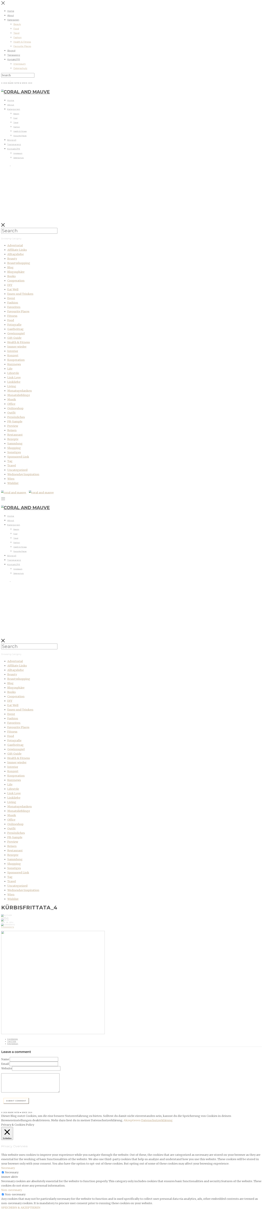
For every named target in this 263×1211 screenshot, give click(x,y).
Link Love (14, 377)
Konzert (12, 355)
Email (5, 1064)
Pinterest (12, 1044)
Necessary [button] (8, 1168)
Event (11, 298)
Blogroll (11, 50)
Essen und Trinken (20, 294)
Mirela (5, 918)
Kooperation (16, 360)
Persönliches (16, 417)
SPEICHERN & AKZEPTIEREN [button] (20, 1207)
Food (16, 28)
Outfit (11, 412)
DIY (9, 285)
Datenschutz (20, 68)
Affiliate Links (17, 250)
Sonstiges (14, 452)
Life (9, 368)
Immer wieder (16, 346)
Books (11, 276)
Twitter (11, 1041)
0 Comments (7, 927)
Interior (12, 351)
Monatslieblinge (18, 395)
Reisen (12, 430)
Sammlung (15, 443)
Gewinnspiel (16, 333)
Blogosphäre (16, 272)
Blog (10, 267)
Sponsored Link (18, 456)
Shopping (14, 448)
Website (6, 1068)
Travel (16, 33)
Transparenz (13, 55)
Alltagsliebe (15, 254)
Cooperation (16, 280)
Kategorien (13, 20)
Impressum (19, 64)
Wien (10, 478)
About (10, 15)
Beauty (17, 24)
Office (11, 404)
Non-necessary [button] (11, 1190)
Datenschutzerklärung (157, 1120)
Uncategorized (17, 470)
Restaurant (15, 434)
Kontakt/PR (13, 59)
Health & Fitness (22, 42)
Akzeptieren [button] (132, 1120)
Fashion (17, 37)
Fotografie (14, 324)
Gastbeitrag (15, 329)
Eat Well (12, 289)
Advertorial (15, 245)
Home (10, 11)
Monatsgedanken (19, 390)
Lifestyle (13, 373)
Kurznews (14, 364)
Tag (9, 461)
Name (5, 1059)
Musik (11, 399)
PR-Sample (14, 421)
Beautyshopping (18, 263)
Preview (12, 426)
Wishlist (13, 483)
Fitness (12, 316)
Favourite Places (22, 46)
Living (11, 386)
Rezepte (12, 439)
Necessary (11, 1172)
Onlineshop (15, 408)
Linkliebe (13, 382)
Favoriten (13, 307)
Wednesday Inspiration (23, 474)
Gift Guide (14, 338)
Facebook (12, 1039)
